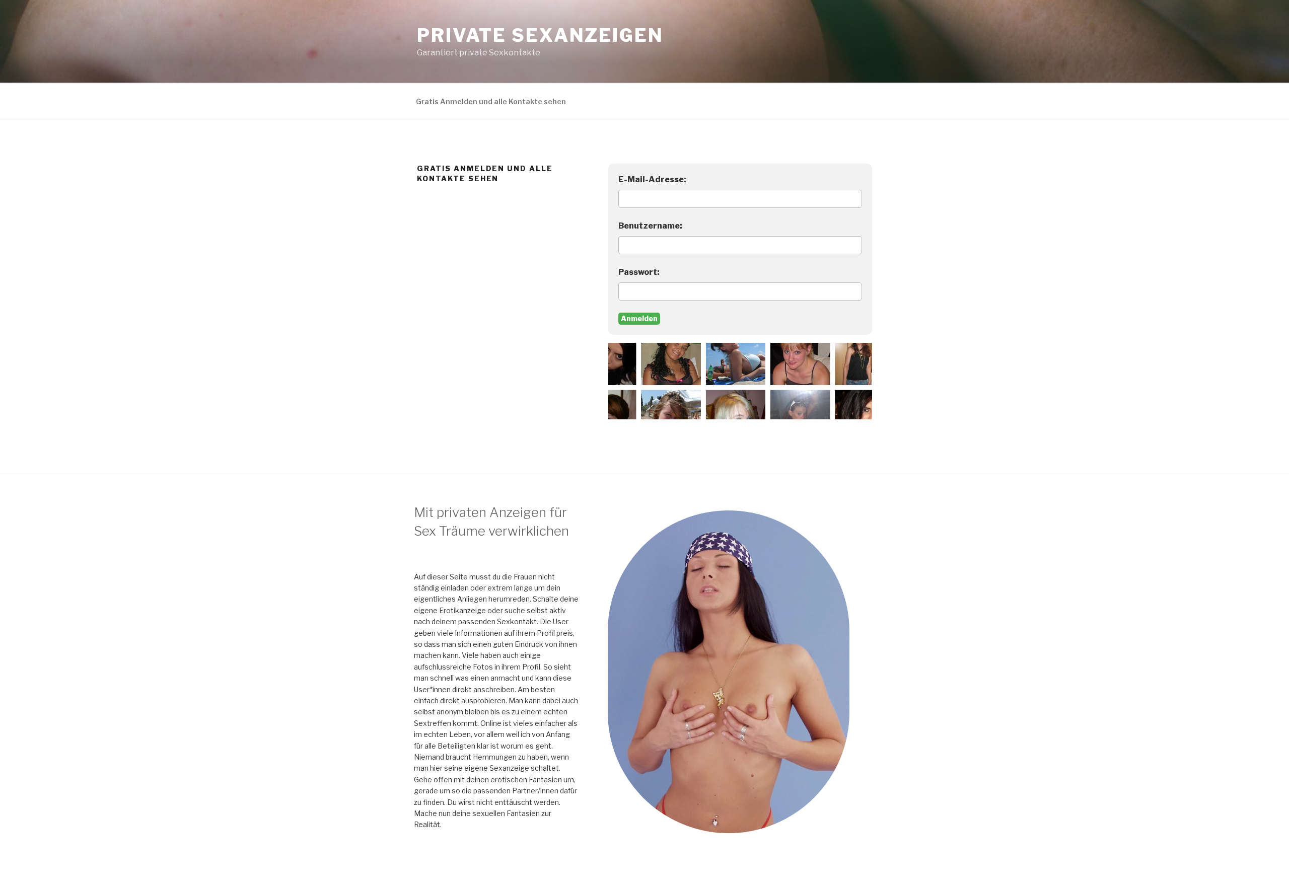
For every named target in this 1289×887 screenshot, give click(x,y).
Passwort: (639, 272)
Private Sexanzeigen (540, 35)
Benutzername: (650, 226)
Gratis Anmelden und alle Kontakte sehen (491, 101)
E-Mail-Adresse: (652, 179)
